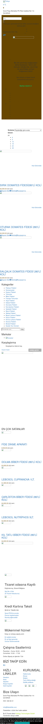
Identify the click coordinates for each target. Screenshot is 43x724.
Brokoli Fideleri (11, 324)
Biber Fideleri (10, 296)
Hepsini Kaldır (6, 350)
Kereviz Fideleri (11, 322)
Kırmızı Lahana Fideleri (13, 319)
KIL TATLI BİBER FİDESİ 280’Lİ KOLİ (19, 536)
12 (13, 142)
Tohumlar (9, 294)
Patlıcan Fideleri (11, 288)
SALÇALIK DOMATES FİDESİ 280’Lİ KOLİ (20, 272)
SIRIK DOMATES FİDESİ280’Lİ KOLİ (20, 185)
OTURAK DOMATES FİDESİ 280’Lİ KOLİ (20, 228)
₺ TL (4, 4)
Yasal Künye (15, 95)
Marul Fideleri (10, 311)
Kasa (13, 110)
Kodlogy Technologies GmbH (25, 713)
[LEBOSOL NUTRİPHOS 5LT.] (6, 509)
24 (13, 146)
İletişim (9, 89)
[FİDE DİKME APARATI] (6, 436)
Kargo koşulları (16, 97)
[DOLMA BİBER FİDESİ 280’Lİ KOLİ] (6, 453)
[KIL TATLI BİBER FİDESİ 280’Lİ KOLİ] (6, 526)
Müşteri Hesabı (12, 104)
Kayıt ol (13, 116)
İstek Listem (15, 108)
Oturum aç (14, 114)
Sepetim (14, 112)
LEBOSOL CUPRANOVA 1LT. (18, 479)
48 (13, 148)
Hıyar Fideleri (10, 301)
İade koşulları (15, 99)
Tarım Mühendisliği (32, 34)
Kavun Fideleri (10, 317)
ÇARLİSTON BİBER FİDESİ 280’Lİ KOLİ (21, 498)
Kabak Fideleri (10, 303)
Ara (22, 329)
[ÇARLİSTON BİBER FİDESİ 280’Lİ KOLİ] (6, 488)
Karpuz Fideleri (11, 292)
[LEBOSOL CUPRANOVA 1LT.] (6, 471)
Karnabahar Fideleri (12, 307)
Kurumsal (10, 91)
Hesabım (14, 106)
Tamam (17, 723)
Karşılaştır (34, 350)
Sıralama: (11, 130)
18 (13, 144)
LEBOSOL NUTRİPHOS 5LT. (18, 517)
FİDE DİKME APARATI (14, 444)
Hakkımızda (15, 93)
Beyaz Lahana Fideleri (13, 315)
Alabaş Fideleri (11, 313)
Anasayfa (31, 29)
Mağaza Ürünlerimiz (14, 118)
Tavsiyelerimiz (32, 31)
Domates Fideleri (11, 305)
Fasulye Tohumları (12, 298)
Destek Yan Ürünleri (12, 326)
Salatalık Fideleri (11, 309)
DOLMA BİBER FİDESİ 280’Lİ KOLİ (21, 462)
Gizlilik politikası (16, 102)
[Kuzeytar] (9, 338)
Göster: (10, 133)
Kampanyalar (10, 290)
